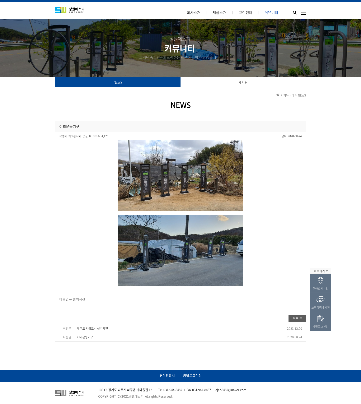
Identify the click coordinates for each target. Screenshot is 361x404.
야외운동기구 (85, 337)
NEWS (118, 82)
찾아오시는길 (320, 288)
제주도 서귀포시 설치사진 (92, 328)
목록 (296, 318)
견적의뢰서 (167, 375)
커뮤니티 (271, 12)
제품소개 (219, 12)
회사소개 (193, 12)
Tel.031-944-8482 (170, 389)
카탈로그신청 (192, 375)
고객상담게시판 (320, 307)
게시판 (243, 82)
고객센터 (245, 12)
